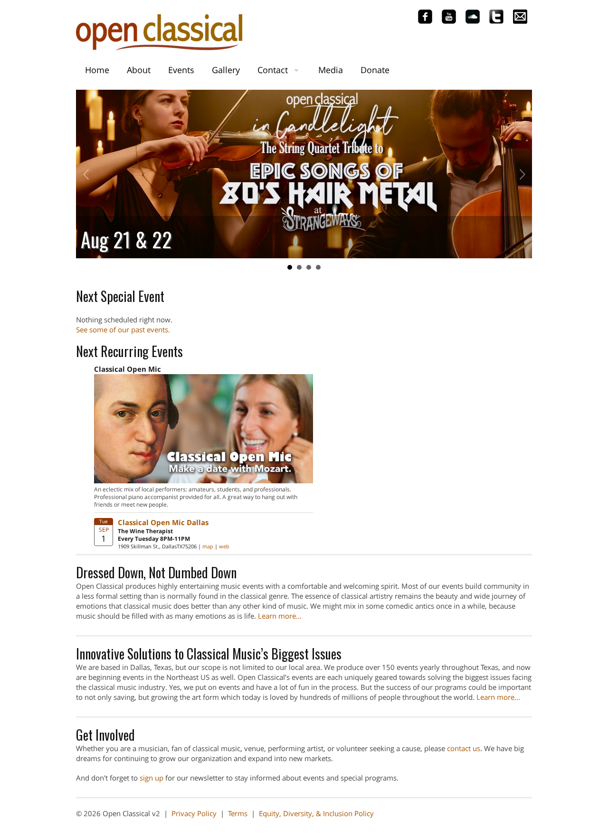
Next (519, 174)
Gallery (226, 69)
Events (181, 69)
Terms (237, 813)
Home (97, 69)
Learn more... (280, 616)
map (207, 546)
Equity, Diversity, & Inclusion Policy (316, 813)
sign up (151, 777)
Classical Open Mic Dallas (163, 522)
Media (330, 69)
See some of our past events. (123, 329)
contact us (463, 748)
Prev (88, 174)
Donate (375, 69)
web (224, 546)
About (139, 69)
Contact (272, 69)
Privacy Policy (194, 813)
